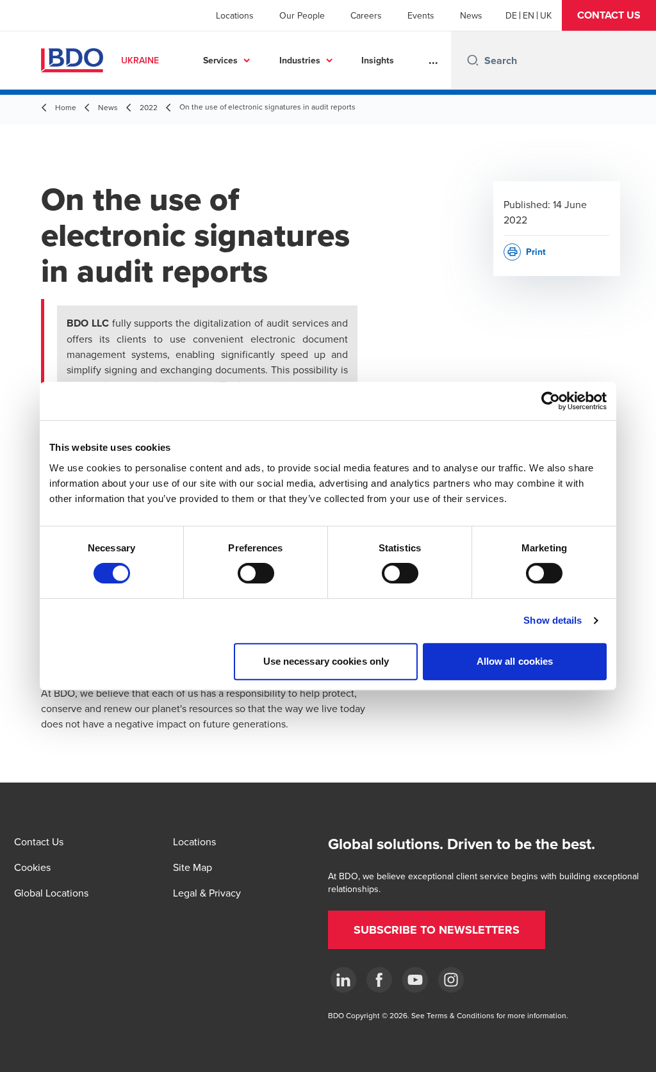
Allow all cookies (515, 661)
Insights (377, 60)
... (433, 60)
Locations (235, 15)
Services (220, 60)
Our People (302, 15)
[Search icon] (472, 60)
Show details (552, 620)
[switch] (256, 573)
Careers (366, 15)
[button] (609, 15)
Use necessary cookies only (326, 661)
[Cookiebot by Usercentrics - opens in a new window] (551, 400)
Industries (299, 60)
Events (420, 15)
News (471, 15)
